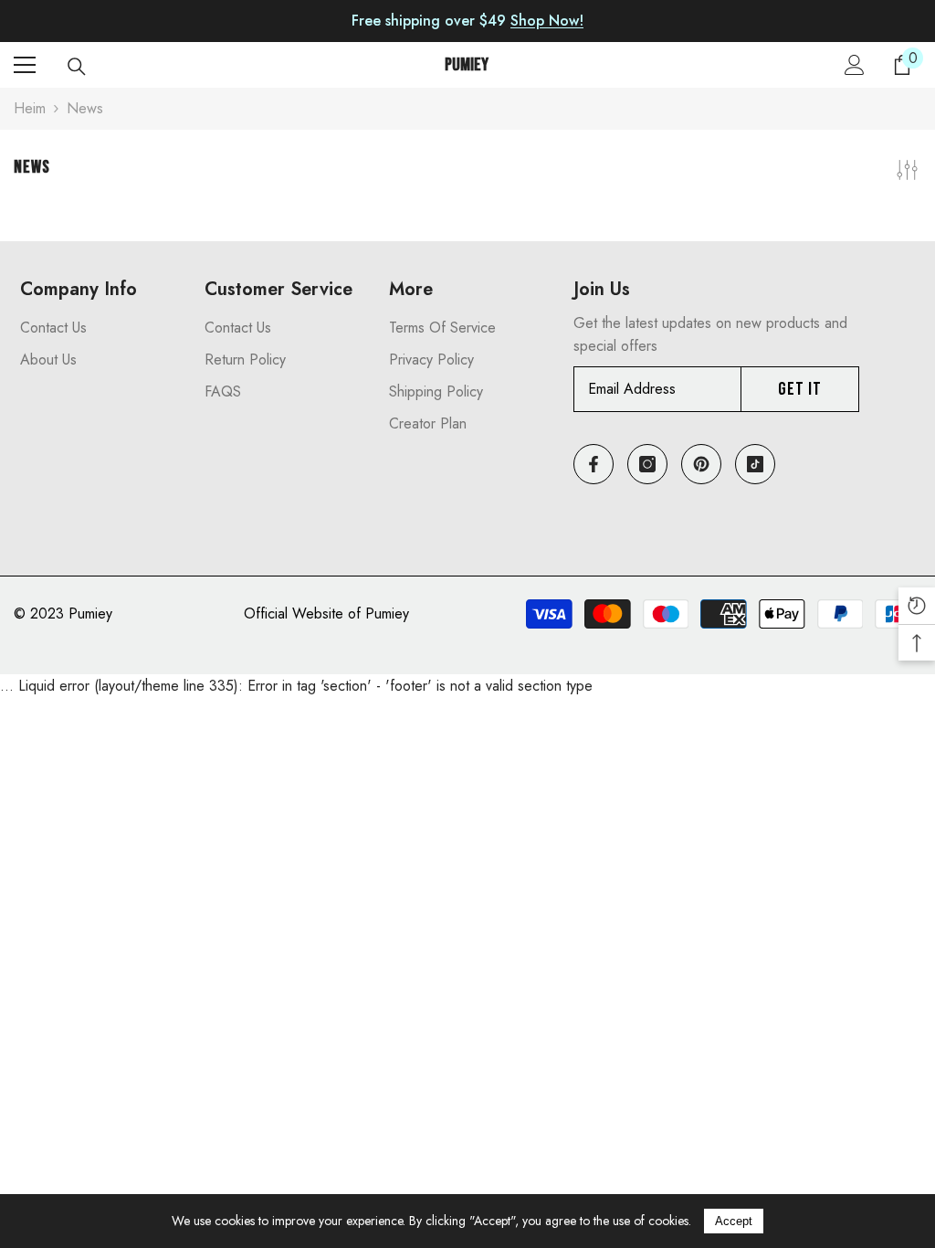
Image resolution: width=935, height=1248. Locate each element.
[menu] (25, 65)
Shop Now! (546, 20)
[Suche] (77, 67)
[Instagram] (647, 464)
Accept (733, 1221)
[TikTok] (755, 464)
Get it (800, 389)
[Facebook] (593, 464)
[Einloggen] (855, 65)
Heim (30, 108)
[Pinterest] (701, 464)
